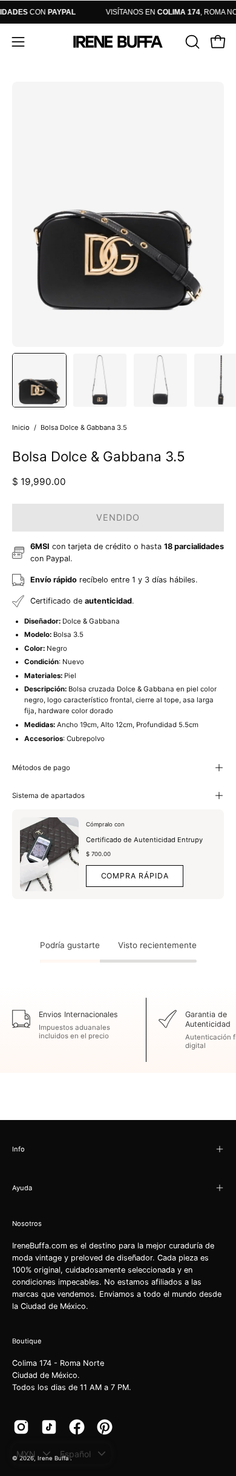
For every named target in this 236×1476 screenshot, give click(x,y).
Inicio (21, 427)
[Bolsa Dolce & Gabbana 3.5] (39, 380)
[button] (191, 41)
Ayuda (22, 1188)
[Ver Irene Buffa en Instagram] (21, 1427)
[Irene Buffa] (118, 41)
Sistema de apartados (48, 795)
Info (18, 1149)
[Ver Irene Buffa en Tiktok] (49, 1427)
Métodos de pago (41, 767)
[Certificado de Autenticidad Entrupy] (49, 854)
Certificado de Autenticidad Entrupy (144, 839)
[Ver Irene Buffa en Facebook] (77, 1427)
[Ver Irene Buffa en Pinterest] (105, 1427)
